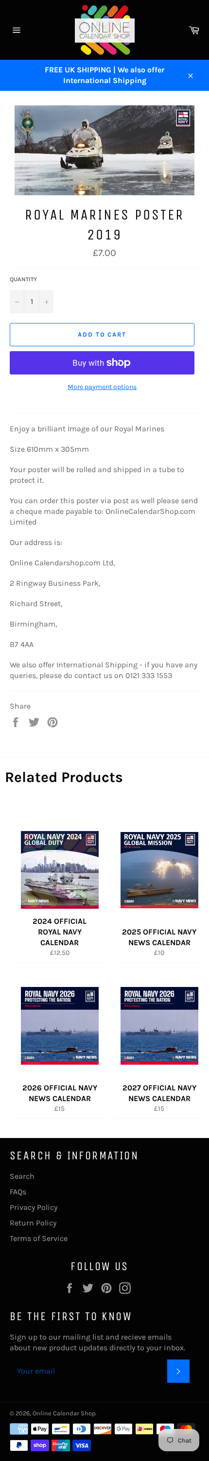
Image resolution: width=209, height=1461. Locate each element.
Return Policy (33, 1222)
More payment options (102, 387)
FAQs (18, 1191)
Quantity (23, 279)
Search (22, 1176)
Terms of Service (39, 1238)
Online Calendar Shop (64, 1413)
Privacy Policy (33, 1207)
